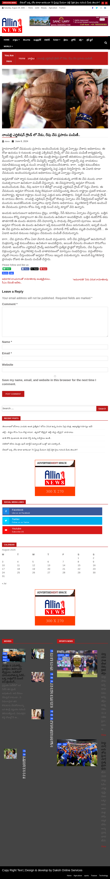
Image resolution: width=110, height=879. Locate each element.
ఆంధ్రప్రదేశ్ (37, 40)
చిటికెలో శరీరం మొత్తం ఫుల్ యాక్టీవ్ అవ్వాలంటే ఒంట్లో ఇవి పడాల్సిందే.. (31, 444)
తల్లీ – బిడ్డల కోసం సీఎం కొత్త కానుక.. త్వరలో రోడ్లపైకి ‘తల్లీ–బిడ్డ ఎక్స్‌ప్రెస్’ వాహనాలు (37, 432)
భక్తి (80, 40)
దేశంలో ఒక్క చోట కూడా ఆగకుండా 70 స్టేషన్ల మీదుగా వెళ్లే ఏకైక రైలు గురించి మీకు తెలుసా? (60, 2)
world (37, 8)
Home (30, 8)
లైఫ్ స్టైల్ (90, 40)
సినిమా (55, 40)
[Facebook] (93, 8)
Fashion (62, 8)
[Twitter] (97, 8)
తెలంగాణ (26, 40)
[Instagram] (101, 8)
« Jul (4, 583)
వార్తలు (15, 40)
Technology (103, 876)
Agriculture (53, 8)
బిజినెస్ (47, 40)
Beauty (44, 8)
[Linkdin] (105, 8)
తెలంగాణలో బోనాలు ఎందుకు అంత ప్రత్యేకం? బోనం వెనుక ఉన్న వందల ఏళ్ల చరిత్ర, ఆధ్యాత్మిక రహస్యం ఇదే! (47, 426)
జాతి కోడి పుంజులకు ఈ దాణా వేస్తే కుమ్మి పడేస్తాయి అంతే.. (26, 438)
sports (61, 655)
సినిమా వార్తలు (5, 660)
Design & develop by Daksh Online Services (53, 870)
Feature (94, 876)
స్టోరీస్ (73, 40)
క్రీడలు (66, 40)
